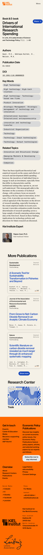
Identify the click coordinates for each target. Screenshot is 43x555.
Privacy (25, 472)
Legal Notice (27, 467)
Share (36, 21)
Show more (24, 373)
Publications (7, 476)
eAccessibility (28, 469)
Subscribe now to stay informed (31, 458)
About (5, 471)
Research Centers (9, 473)
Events (5, 478)
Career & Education (10, 432)
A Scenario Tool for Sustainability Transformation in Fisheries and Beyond (23, 277)
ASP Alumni (7, 442)
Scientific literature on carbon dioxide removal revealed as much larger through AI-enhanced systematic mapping (22, 351)
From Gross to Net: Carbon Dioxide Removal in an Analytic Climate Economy (23, 316)
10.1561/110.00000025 (13, 75)
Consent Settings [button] (29, 474)
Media (5, 434)
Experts (5, 429)
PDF (38, 290)
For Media (27, 489)
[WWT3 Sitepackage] (10, 4)
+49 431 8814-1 (29, 495)
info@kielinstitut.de (31, 498)
